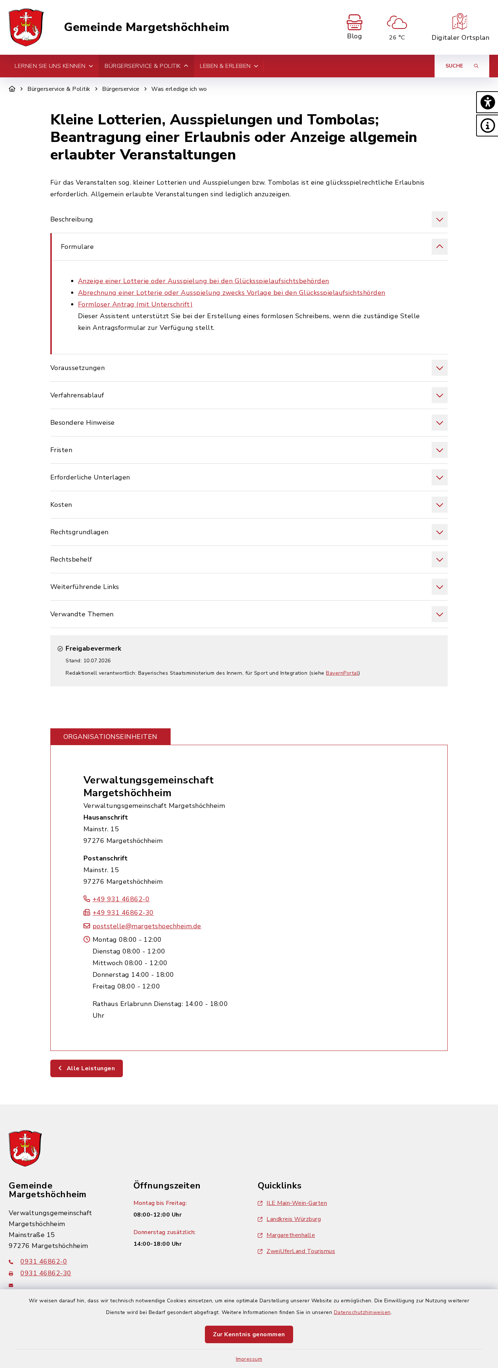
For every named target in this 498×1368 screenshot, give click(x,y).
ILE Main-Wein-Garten (296, 1203)
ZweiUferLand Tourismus (300, 1251)
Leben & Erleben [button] (225, 66)
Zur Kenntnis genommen (249, 1334)
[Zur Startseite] (12, 89)
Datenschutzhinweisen (362, 1312)
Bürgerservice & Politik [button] (143, 66)
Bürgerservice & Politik (58, 89)
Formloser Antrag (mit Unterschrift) (135, 304)
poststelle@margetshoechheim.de (147, 926)
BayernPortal (342, 673)
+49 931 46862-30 (123, 912)
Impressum (249, 1359)
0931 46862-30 (45, 1273)
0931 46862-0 (43, 1261)
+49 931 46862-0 (121, 899)
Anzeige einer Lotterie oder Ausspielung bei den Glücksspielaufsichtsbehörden (203, 281)
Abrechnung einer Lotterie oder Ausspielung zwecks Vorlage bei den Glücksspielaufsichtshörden (231, 292)
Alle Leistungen (90, 1068)
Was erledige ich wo (179, 89)
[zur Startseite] (26, 27)
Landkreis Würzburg (293, 1219)
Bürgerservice (121, 89)
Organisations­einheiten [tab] (110, 736)
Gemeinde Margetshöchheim (146, 27)
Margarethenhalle (290, 1235)
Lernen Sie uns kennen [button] (50, 66)
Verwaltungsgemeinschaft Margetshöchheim (148, 786)
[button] (487, 102)
